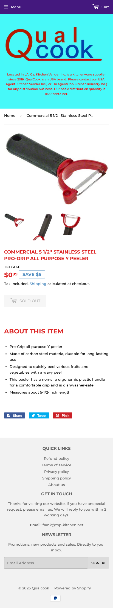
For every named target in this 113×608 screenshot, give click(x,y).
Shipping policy (56, 478)
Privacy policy (56, 471)
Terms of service (56, 465)
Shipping (38, 283)
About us (56, 484)
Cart (104, 7)
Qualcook (40, 588)
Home (9, 115)
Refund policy (56, 458)
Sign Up (98, 563)
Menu (16, 7)
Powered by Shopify (72, 588)
